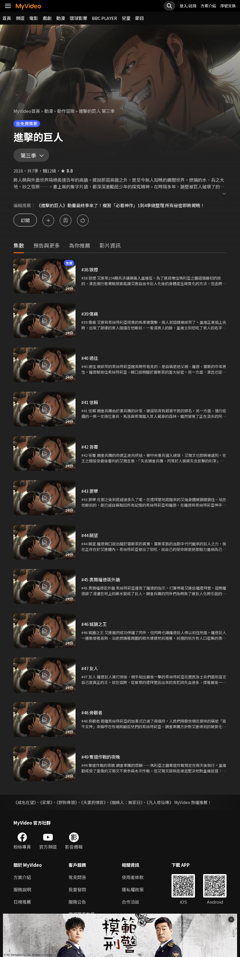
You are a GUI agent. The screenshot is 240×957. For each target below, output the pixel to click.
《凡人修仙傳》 (160, 802)
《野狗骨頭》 (66, 802)
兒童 (126, 18)
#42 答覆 (89, 447)
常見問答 (77, 877)
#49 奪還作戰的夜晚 (100, 757)
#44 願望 (89, 535)
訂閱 (25, 220)
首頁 (6, 18)
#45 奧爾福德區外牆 (100, 579)
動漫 (60, 18)
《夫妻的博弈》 (93, 802)
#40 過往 (89, 358)
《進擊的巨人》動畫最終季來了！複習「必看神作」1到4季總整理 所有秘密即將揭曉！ (121, 205)
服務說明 (22, 889)
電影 (33, 18)
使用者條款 (133, 877)
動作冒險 (66, 111)
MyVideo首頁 (26, 111)
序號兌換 (228, 5)
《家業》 (46, 802)
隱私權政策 (133, 889)
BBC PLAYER (104, 18)
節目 (139, 18)
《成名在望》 (24, 802)
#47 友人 (89, 668)
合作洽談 (130, 902)
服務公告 (77, 902)
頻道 (20, 18)
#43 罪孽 (89, 491)
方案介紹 (208, 5)
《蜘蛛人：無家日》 (126, 802)
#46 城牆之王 (94, 624)
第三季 (28, 155)
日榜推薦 (22, 902)
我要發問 (77, 889)
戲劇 (47, 18)
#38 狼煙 (89, 269)
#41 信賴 (89, 402)
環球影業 (78, 18)
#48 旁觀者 (91, 712)
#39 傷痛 (89, 314)
